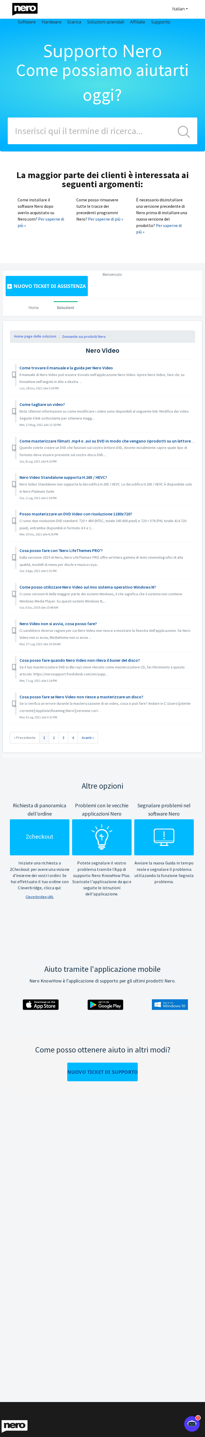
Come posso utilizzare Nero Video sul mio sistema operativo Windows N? (87, 587)
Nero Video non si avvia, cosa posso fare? (58, 623)
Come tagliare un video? (42, 404)
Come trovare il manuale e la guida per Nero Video (66, 367)
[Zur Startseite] (28, 8)
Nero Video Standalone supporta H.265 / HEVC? (63, 477)
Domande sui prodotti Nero (84, 336)
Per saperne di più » (105, 219)
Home (34, 307)
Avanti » (88, 737)
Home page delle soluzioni (35, 336)
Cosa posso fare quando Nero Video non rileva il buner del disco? (79, 660)
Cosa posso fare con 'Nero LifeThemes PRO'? (61, 550)
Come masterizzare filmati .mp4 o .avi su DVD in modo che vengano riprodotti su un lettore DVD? (110, 441)
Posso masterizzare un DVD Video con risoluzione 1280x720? (75, 513)
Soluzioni (65, 307)
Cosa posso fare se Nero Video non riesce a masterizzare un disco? (81, 696)
